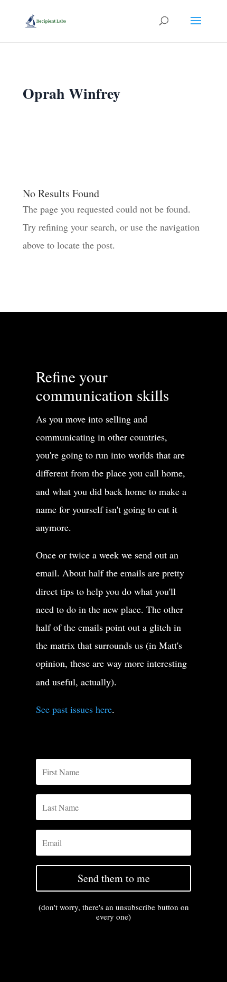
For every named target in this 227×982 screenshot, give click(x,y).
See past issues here (74, 709)
